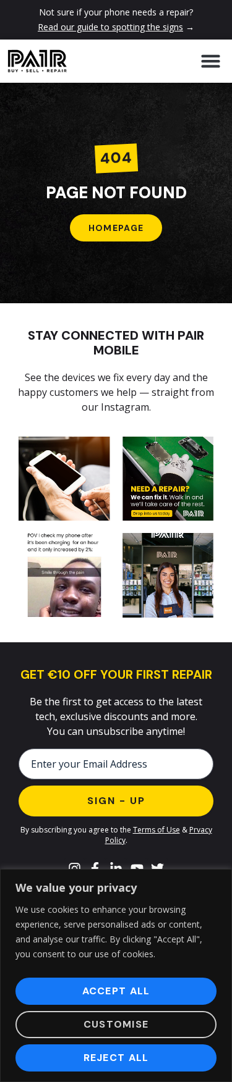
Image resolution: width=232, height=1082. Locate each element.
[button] (210, 61)
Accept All (116, 990)
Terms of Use (156, 829)
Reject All (116, 1057)
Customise (116, 1024)
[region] (116, 975)
